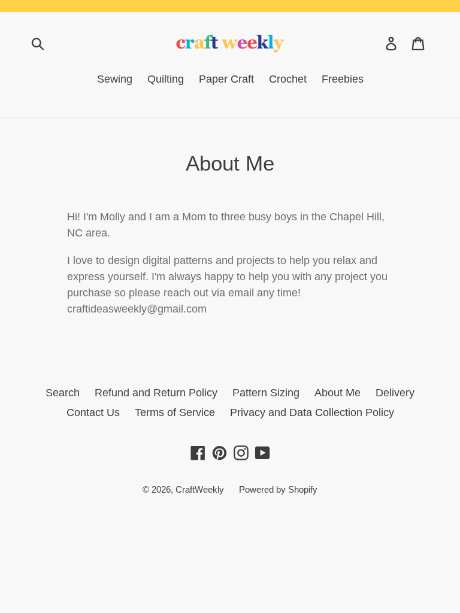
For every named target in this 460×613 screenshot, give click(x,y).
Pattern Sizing (265, 393)
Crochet (288, 79)
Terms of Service (175, 412)
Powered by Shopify (278, 489)
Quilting (165, 79)
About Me (337, 393)
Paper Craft (226, 79)
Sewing (114, 79)
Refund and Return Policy (156, 393)
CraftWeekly (199, 489)
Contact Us (93, 412)
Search (63, 393)
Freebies (343, 79)
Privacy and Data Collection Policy (312, 412)
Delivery (395, 393)
